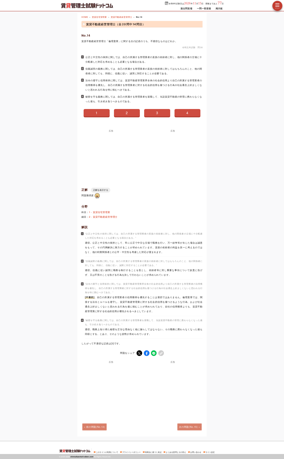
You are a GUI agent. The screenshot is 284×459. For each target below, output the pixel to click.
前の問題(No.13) (95, 426)
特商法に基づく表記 (153, 452)
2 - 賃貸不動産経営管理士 (103, 216)
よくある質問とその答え (176, 452)
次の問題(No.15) (188, 426)
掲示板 (219, 8)
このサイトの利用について (107, 452)
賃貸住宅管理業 (99, 16)
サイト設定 (210, 452)
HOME (84, 16)
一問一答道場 (204, 8)
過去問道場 (186, 8)
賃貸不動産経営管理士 (121, 16)
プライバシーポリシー (131, 452)
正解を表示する (100, 190)
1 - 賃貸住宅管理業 (99, 212)
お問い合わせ (195, 452)
